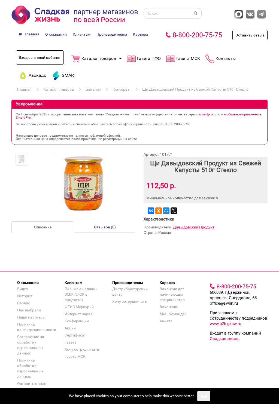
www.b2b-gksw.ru (225, 323)
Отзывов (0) (105, 227)
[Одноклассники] (158, 210)
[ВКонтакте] (151, 210)
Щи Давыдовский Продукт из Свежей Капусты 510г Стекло (195, 89)
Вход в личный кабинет (40, 57)
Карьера (140, 34)
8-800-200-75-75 (197, 35)
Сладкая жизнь (224, 338)
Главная (24, 89)
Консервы (122, 89)
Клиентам (81, 34)
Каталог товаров (58, 89)
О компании (56, 34)
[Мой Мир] (166, 210)
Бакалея (93, 89)
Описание (42, 227)
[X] (174, 210)
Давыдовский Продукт (193, 227)
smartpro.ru (208, 114)
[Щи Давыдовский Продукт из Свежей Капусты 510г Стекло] (22, 159)
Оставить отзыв (250, 35)
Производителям (111, 34)
